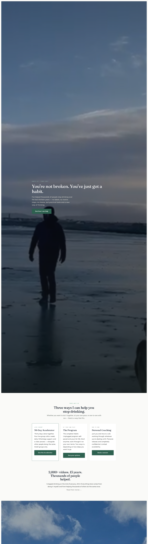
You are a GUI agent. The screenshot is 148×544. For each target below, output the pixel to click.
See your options (74, 455)
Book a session (103, 453)
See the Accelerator (45, 453)
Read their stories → (74, 490)
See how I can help (41, 211)
